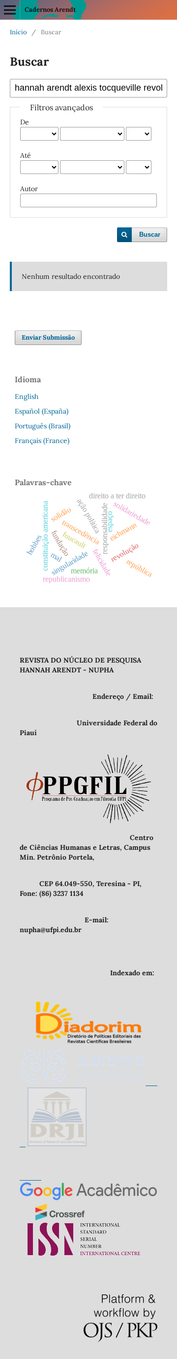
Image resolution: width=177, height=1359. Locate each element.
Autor (29, 188)
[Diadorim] (88, 1044)
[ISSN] (84, 1253)
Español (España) (41, 411)
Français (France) (42, 440)
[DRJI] (57, 1143)
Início (18, 32)
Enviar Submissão (48, 337)
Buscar (149, 234)
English (26, 396)
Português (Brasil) (42, 425)
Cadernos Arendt (50, 9)
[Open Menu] (10, 10)
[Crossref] (60, 1217)
